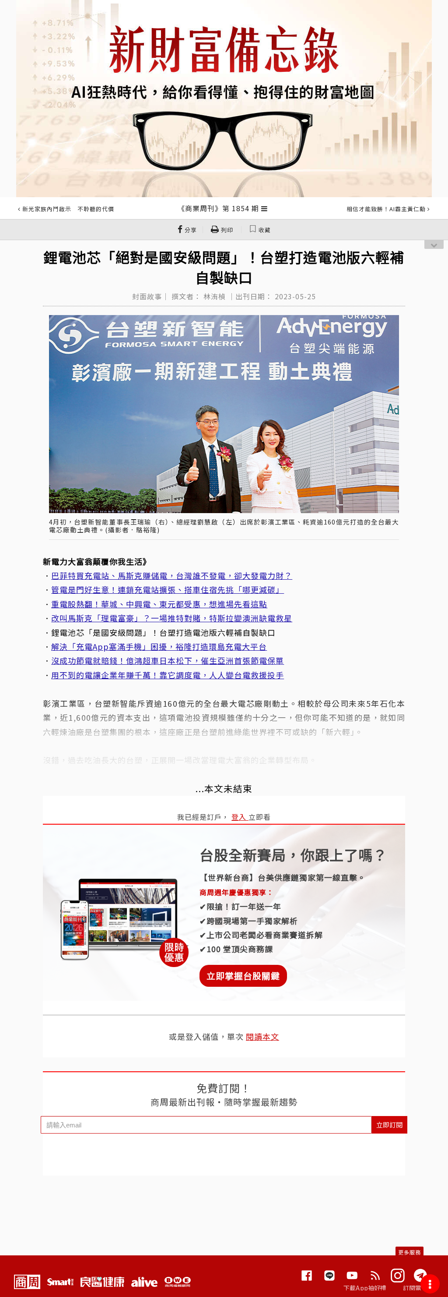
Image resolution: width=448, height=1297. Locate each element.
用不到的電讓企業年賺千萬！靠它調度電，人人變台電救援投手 (167, 674)
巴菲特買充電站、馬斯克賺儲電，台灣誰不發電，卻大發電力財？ (171, 575)
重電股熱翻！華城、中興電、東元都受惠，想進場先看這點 (159, 604)
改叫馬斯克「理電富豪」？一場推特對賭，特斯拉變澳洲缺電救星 (171, 618)
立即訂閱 (389, 1124)
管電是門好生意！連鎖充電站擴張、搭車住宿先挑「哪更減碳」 (167, 589)
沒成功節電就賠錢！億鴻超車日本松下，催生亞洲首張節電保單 (167, 660)
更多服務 (409, 1252)
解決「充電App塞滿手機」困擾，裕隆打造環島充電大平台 (159, 646)
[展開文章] (264, 208)
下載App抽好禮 (365, 1287)
